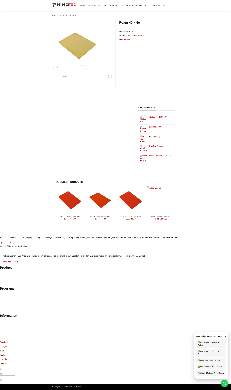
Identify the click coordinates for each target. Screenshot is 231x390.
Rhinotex (4, 282)
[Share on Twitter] (72, 76)
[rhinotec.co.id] (64, 5)
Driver (139, 5)
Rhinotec (127, 39)
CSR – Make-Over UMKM (11, 309)
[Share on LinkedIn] (81, 76)
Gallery (3, 339)
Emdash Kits (87, 387)
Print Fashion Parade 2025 (11, 312)
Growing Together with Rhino (12, 300)
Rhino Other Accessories (67, 15)
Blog (147, 5)
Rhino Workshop (7, 303)
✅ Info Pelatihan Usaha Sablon (210, 367)
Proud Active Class (8, 306)
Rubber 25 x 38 (161, 219)
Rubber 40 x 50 (100, 219)
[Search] (178, 5)
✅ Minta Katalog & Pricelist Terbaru (208, 343)
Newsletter (4, 327)
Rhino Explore (6, 294)
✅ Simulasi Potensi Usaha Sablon (211, 373)
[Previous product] (110, 76)
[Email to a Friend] (75, 76)
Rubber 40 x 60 (131, 219)
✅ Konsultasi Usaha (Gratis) (209, 360)
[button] (55, 67)
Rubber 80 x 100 (70, 219)
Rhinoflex (4, 273)
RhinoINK (4, 279)
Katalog (3, 324)
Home (82, 5)
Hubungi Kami (159, 5)
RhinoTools (5, 285)
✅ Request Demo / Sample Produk (208, 352)
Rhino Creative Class (9, 297)
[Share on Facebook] (69, 76)
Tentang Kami (94, 5)
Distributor (128, 5)
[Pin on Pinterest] (78, 76)
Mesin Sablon (110, 5)
